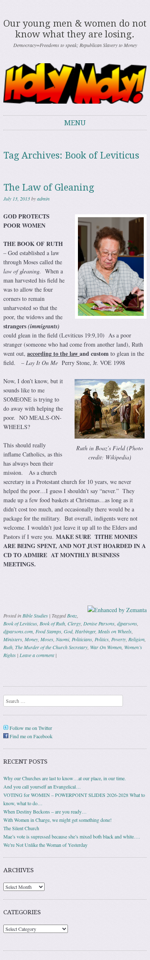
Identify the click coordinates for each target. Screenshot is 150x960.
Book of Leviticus (20, 623)
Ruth (7, 647)
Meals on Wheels (115, 631)
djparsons (127, 623)
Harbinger (85, 631)
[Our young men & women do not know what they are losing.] (75, 83)
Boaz (72, 615)
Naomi (62, 639)
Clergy (74, 623)
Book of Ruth (52, 623)
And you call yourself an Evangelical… (42, 786)
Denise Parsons (99, 623)
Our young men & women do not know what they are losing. (75, 29)
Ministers (12, 639)
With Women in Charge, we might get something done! (57, 819)
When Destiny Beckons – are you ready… (45, 811)
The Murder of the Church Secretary (51, 647)
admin (43, 198)
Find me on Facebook (30, 736)
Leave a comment (37, 655)
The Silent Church (21, 828)
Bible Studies (35, 615)
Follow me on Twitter (30, 727)
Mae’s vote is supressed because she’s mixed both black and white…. (71, 836)
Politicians (82, 639)
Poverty (118, 639)
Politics (102, 639)
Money (31, 639)
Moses (46, 639)
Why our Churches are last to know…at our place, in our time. (64, 778)
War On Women (106, 647)
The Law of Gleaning (48, 187)
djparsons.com (18, 631)
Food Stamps (48, 631)
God (68, 631)
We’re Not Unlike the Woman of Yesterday (45, 844)
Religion (136, 639)
